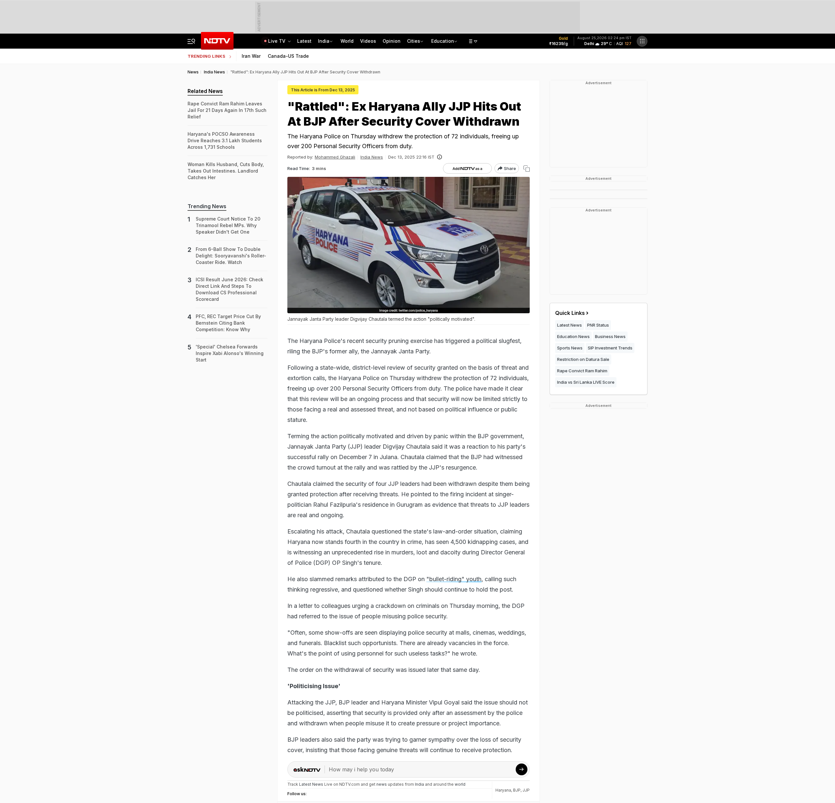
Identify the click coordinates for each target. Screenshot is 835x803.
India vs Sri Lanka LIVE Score (586, 382)
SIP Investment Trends (610, 347)
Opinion (392, 41)
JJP (526, 790)
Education (442, 41)
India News (371, 157)
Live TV (277, 41)
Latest (304, 41)
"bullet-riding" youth (453, 579)
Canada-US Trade (288, 56)
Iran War (251, 56)
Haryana (503, 790)
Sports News (570, 347)
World (347, 41)
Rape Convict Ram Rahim (582, 370)
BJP (517, 790)
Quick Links (570, 313)
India (323, 41)
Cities (413, 41)
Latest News (569, 325)
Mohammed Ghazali (335, 157)
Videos (368, 41)
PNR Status (598, 325)
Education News (573, 336)
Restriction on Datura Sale (583, 359)
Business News (610, 336)
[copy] (527, 168)
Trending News (207, 206)
